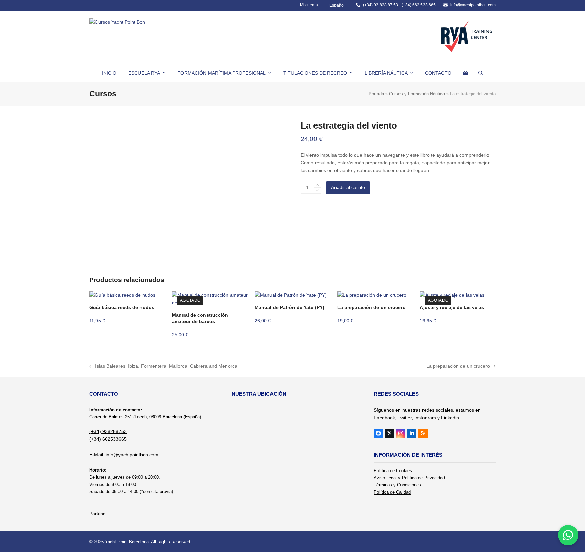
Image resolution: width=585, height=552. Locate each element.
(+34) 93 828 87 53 (380, 5)
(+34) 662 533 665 (419, 5)
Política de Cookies (393, 470)
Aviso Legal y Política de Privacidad (409, 477)
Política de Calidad (392, 492)
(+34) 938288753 (108, 431)
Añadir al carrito (348, 187)
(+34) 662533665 (108, 439)
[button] (465, 73)
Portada (376, 93)
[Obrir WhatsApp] (568, 535)
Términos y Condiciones (397, 484)
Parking (97, 513)
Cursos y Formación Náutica (417, 93)
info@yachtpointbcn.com (473, 5)
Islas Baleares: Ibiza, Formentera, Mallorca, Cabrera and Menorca (163, 366)
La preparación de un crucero (458, 366)
